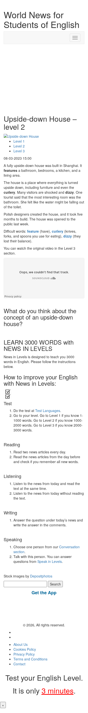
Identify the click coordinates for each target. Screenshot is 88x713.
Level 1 (19, 141)
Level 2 (19, 146)
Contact (19, 663)
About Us (20, 644)
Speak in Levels (49, 561)
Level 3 (19, 150)
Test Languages (47, 410)
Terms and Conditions (30, 659)
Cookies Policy (24, 649)
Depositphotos (40, 576)
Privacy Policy (24, 654)
